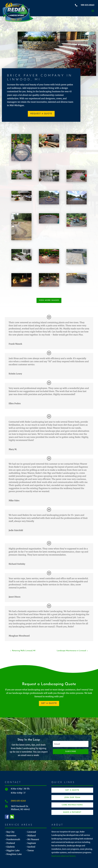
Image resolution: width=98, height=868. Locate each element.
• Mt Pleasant (32, 839)
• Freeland (10, 843)
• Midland (31, 835)
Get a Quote (49, 703)
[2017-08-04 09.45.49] (21, 259)
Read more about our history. (63, 856)
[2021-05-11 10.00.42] (76, 263)
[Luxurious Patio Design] (49, 146)
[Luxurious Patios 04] (76, 181)
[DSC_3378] (76, 146)
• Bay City (9, 832)
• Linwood (31, 832)
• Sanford (30, 846)
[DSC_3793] (76, 203)
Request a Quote (41, 114)
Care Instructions (72, 805)
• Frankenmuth (12, 839)
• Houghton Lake (13, 854)
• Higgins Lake (12, 850)
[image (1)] (21, 239)
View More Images (49, 300)
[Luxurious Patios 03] (49, 180)
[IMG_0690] (49, 222)
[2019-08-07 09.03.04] (76, 282)
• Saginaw (31, 843)
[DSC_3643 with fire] (49, 203)
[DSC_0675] (21, 286)
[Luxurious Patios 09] (21, 200)
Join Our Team (72, 797)
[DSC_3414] (49, 286)
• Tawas (30, 850)
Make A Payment (72, 812)
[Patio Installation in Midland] (49, 262)
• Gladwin (10, 846)
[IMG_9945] (76, 226)
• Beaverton (10, 835)
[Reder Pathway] (21, 160)
